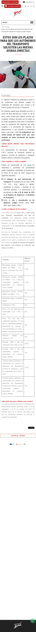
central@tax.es (30, 2)
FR (34, 6)
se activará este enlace (23, 412)
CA (31, 6)
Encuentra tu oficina (10, 2)
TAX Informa (5, 27)
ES (25, 6)
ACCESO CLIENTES (14, 6)
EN (28, 6)
